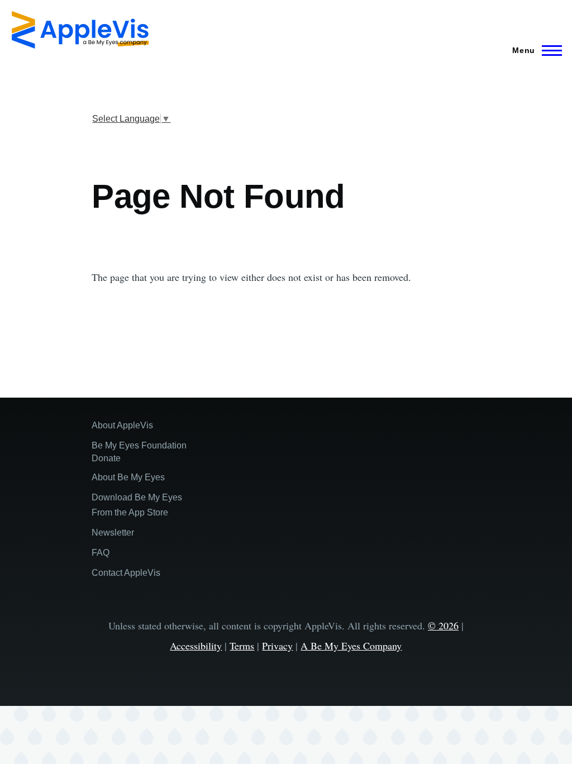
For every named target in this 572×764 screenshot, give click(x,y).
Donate (106, 458)
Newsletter (113, 532)
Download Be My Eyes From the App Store (137, 505)
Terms (242, 645)
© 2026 (443, 625)
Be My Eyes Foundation (139, 445)
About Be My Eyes (128, 477)
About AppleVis (122, 425)
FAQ (100, 552)
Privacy (277, 645)
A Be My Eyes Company (351, 645)
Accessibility (196, 645)
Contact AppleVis (126, 572)
